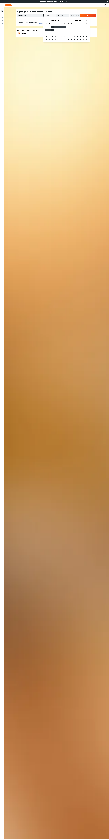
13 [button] (46, 33)
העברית (65, 1)
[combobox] (31, 15)
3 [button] (58, 27)
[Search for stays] (2, 11)
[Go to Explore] (2, 17)
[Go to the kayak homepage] (8, 5)
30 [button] (55, 39)
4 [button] (61, 27)
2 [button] (55, 27)
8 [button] (52, 30)
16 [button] (55, 33)
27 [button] (46, 39)
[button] (107, 1)
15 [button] (52, 33)
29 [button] (52, 39)
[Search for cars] (2, 14)
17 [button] (58, 33)
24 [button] (58, 36)
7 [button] (49, 30)
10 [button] (58, 30)
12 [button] (64, 30)
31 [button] (86, 39)
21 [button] (49, 36)
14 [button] (49, 33)
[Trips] (2, 24)
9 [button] (55, 30)
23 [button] (55, 36)
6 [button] (46, 30)
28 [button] (49, 39)
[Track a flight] (2, 20)
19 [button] (64, 33)
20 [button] (46, 36)
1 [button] (80, 27)
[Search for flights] (2, 8)
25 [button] (61, 36)
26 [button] (64, 36)
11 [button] (61, 30)
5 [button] (64, 27)
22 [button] (52, 36)
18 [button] (61, 33)
